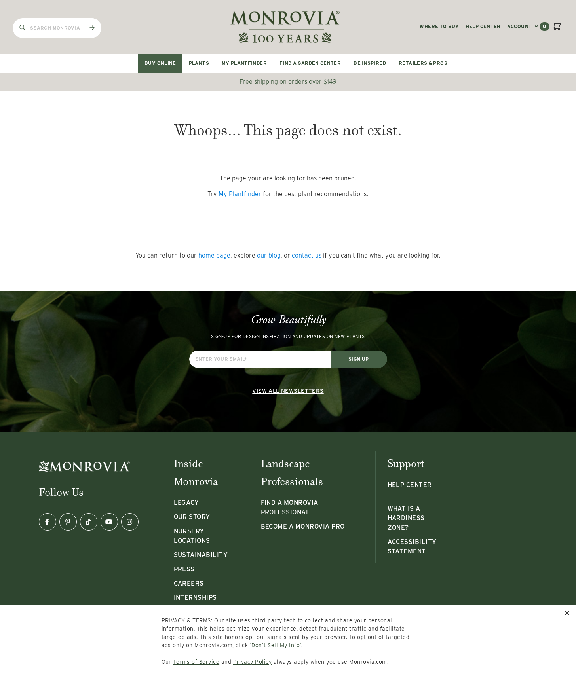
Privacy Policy (252, 662)
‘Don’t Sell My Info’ (276, 645)
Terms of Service (196, 662)
